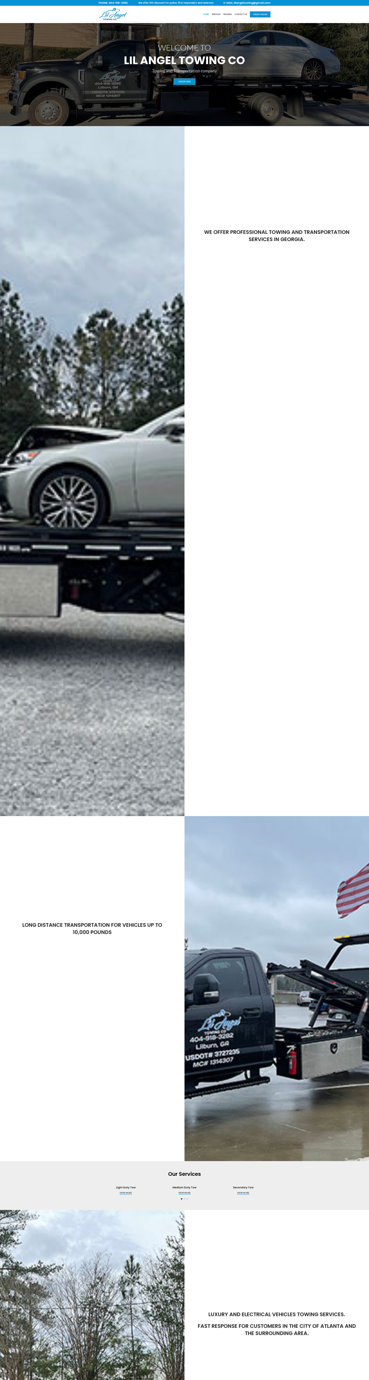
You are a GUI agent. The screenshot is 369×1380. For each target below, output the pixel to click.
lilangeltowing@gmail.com (252, 3)
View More (126, 1193)
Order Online (260, 14)
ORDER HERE (184, 81)
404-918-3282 (118, 3)
